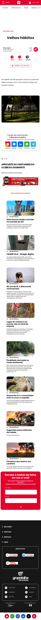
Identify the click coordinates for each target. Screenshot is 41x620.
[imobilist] (7, 616)
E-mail (7, 496)
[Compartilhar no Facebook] (18, 616)
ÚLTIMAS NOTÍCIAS (16, 8)
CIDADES (26, 8)
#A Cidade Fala (8, 31)
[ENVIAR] (21, 507)
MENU (7, 3)
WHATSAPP (5, 8)
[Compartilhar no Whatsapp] (12, 616)
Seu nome (8, 488)
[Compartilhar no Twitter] (28, 616)
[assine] (34, 616)
